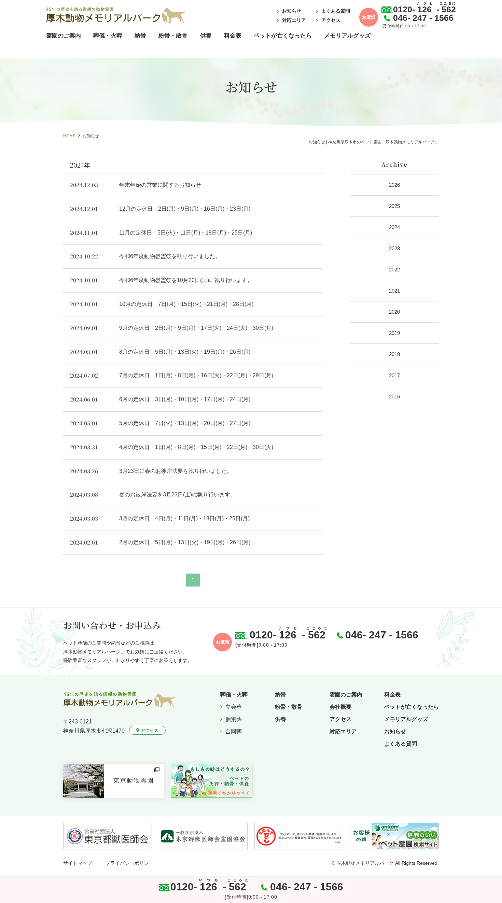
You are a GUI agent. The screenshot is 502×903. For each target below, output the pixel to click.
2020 (394, 312)
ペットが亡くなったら (283, 35)
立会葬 (233, 707)
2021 (394, 291)
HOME (69, 135)
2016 (394, 396)
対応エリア (294, 20)
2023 (394, 248)
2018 (394, 354)
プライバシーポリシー (129, 863)
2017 (394, 375)
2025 (394, 206)
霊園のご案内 (63, 35)
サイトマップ (77, 863)
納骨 (140, 35)
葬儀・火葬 (107, 35)
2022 (394, 269)
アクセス (330, 20)
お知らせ (291, 11)
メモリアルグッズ (347, 35)
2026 (394, 185)
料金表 (232, 35)
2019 (394, 333)
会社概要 (340, 707)
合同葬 (233, 731)
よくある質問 (335, 11)
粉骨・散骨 (172, 35)
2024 (394, 227)
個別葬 (233, 719)
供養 (206, 35)
